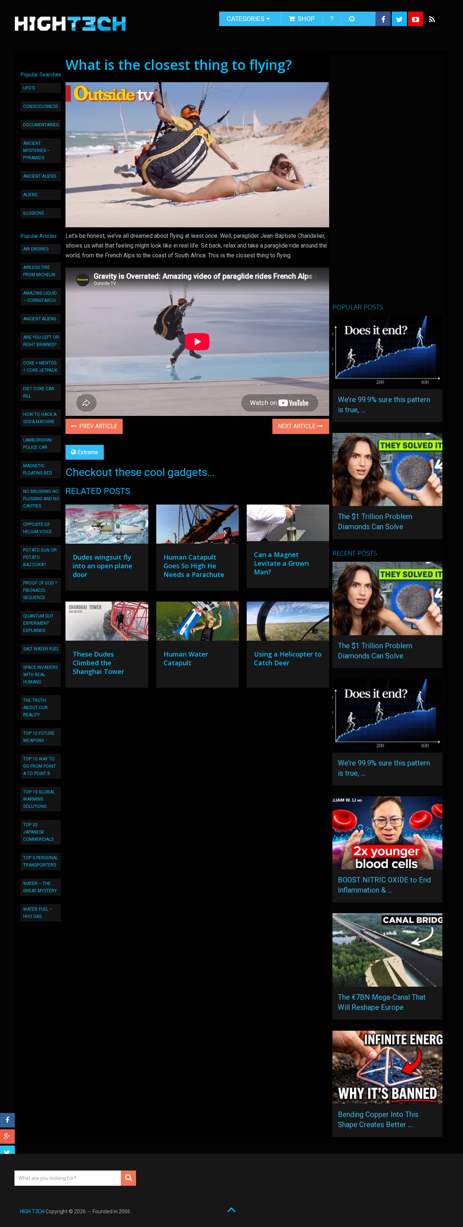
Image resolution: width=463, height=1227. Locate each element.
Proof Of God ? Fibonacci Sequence (40, 590)
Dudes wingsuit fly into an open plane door (102, 566)
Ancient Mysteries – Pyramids (36, 150)
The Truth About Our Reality (35, 707)
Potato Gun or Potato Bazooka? (40, 557)
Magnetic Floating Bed (37, 469)
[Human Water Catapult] (197, 623)
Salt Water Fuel (41, 649)
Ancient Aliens (39, 176)
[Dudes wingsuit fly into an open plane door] (106, 526)
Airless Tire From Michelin (39, 271)
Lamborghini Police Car (37, 444)
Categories (245, 18)
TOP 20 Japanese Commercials (38, 832)
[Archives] (352, 19)
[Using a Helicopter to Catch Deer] (288, 623)
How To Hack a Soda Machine (39, 418)
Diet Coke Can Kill (38, 392)
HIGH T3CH (32, 1211)
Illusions (33, 213)
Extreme (87, 452)
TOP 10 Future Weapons (39, 737)
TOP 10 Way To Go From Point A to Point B (39, 766)
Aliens (30, 194)
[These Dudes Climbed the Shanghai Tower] (106, 623)
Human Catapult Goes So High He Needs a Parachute (193, 566)
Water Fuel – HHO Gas (37, 913)
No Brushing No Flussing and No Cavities (41, 499)
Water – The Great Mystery (40, 887)
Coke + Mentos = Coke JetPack (40, 366)
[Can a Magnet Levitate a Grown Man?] (288, 525)
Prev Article (97, 426)
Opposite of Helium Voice (37, 528)
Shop (305, 18)
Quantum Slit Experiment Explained (38, 623)
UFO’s (29, 87)
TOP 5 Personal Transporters (40, 861)
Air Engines (35, 249)
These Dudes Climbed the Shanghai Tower (98, 663)
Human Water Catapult (185, 658)
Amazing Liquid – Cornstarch (40, 297)
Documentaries (41, 124)
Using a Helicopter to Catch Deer (288, 658)
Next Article (297, 426)
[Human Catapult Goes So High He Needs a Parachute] (197, 526)
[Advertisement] (386, 182)
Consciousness (40, 106)
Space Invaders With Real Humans (40, 674)
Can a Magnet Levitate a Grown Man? (281, 563)
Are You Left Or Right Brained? (41, 341)
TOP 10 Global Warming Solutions (39, 799)
